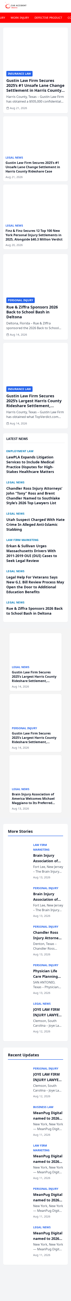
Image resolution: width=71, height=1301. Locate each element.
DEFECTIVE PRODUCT (48, 17)
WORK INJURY (20, 17)
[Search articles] (66, 5)
